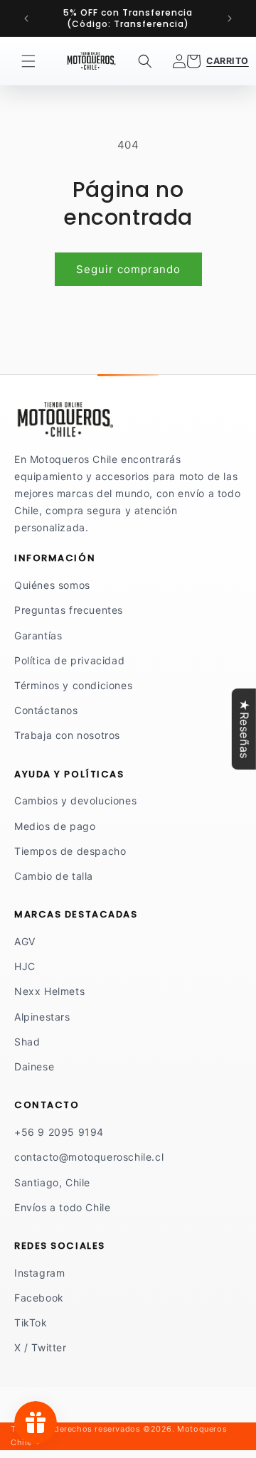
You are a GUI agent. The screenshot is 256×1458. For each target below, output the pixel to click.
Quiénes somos (52, 585)
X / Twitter (40, 1347)
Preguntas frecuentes (68, 610)
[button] (28, 61)
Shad (27, 1042)
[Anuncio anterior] (26, 18)
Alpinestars (42, 1017)
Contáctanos (46, 710)
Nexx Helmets (49, 991)
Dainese (34, 1066)
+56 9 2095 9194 (59, 1132)
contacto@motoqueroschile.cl (89, 1157)
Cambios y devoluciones (75, 800)
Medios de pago (54, 826)
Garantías (38, 635)
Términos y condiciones (73, 685)
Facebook (39, 1298)
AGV (25, 941)
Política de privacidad (69, 660)
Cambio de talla (53, 876)
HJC (25, 966)
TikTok (31, 1322)
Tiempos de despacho (70, 851)
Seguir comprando (128, 269)
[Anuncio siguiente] (229, 18)
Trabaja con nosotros (67, 735)
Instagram (39, 1273)
